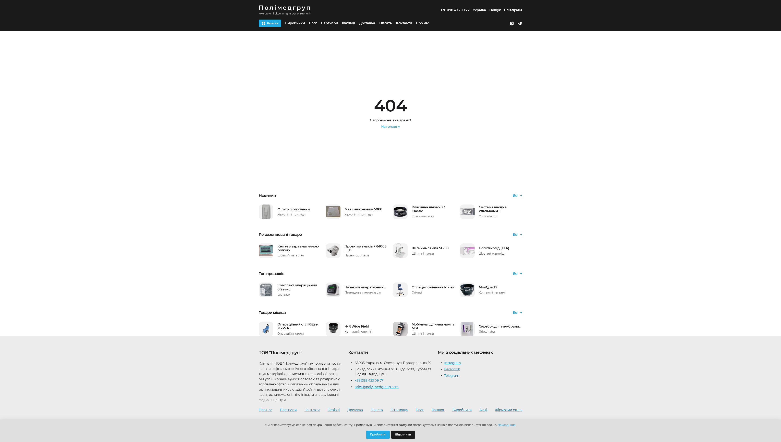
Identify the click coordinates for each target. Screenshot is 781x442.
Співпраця (513, 10)
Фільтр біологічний (293, 209)
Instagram (452, 363)
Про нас (423, 23)
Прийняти (378, 434)
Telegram (451, 376)
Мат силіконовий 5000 (363, 209)
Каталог (438, 410)
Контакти (404, 23)
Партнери (329, 23)
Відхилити (403, 434)
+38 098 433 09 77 (369, 381)
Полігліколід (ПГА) (494, 248)
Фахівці (348, 23)
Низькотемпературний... (365, 287)
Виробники (295, 23)
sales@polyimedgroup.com (377, 387)
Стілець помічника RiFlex (433, 287)
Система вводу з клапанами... (492, 209)
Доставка (367, 23)
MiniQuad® (488, 287)
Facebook (452, 369)
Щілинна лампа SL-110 (430, 248)
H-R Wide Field (357, 326)
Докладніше (507, 425)
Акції (483, 410)
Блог (313, 23)
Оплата (385, 23)
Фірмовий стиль (508, 410)
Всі (515, 195)
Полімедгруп (285, 8)
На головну (390, 127)
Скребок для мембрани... (500, 326)
